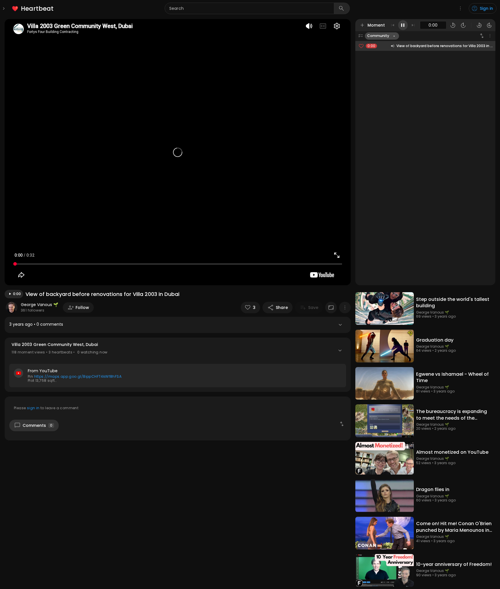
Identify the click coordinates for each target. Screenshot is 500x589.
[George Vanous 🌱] (12, 307)
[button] (178, 365)
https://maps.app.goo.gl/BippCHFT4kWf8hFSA (78, 376)
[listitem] (33, 8)
